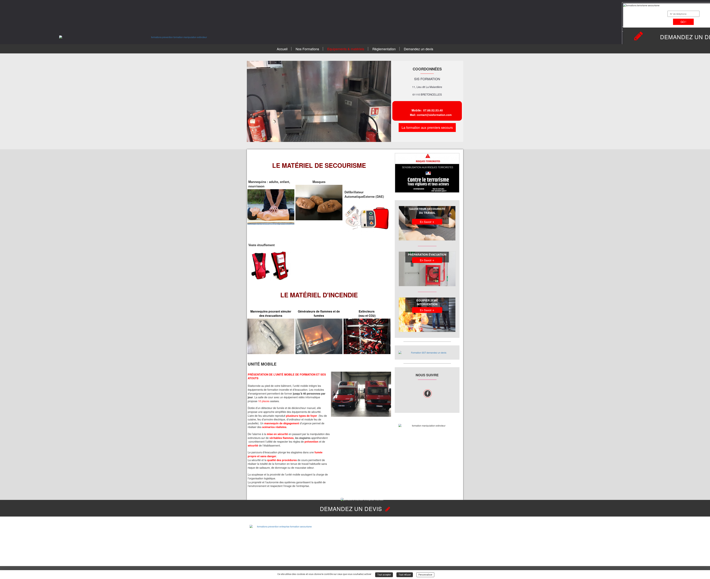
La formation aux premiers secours (427, 127)
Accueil (282, 49)
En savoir (427, 221)
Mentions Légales (450, 549)
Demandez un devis (418, 49)
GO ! (683, 22)
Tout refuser (404, 574)
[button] (250, 102)
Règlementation (384, 49)
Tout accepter (384, 574)
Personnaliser (425, 574)
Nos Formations (307, 49)
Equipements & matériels (345, 49)
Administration (448, 554)
